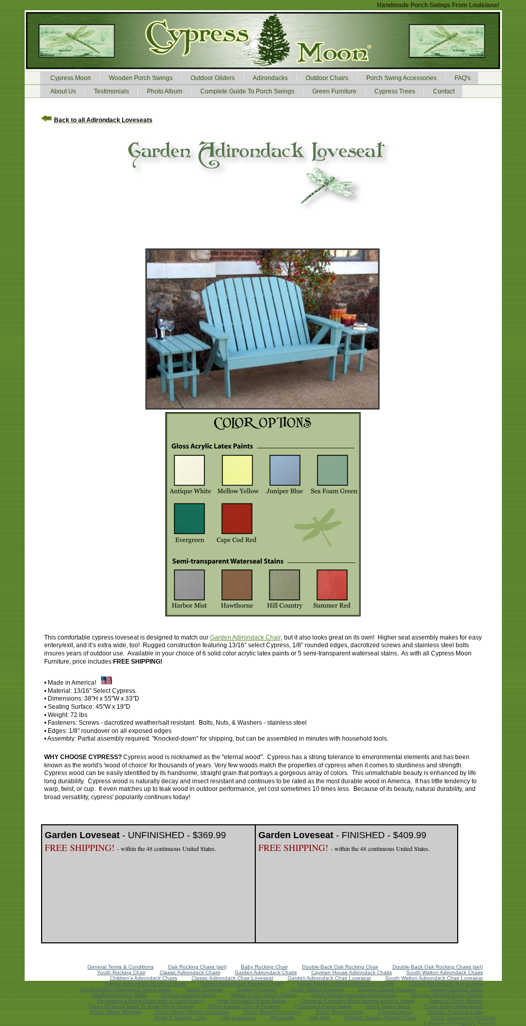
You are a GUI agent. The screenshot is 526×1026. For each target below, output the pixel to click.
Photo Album (164, 91)
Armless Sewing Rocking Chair (381, 1017)
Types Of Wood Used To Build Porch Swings (141, 1006)
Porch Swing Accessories (401, 78)
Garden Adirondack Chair (245, 637)
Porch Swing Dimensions (453, 1006)
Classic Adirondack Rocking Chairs (145, 983)
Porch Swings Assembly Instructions (353, 995)
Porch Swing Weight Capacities (192, 1012)
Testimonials (111, 91)
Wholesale (282, 1017)
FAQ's (463, 78)
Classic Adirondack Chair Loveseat (232, 978)
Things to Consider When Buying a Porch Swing (357, 1000)
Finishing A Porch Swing (323, 1006)
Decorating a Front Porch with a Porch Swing (150, 1000)
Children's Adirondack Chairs (143, 978)
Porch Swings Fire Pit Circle (463, 1017)
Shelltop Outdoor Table (118, 995)
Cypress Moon (70, 78)
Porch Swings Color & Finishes (244, 1006)
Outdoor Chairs (327, 78)
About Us (63, 91)
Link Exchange (238, 1017)
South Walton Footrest (317, 989)
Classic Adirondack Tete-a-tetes (446, 983)
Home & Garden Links (180, 1017)
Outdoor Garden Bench (189, 995)
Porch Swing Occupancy (272, 1012)
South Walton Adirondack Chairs (444, 972)
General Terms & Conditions (120, 967)
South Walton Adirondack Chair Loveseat (434, 978)
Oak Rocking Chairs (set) (197, 967)
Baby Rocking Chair (264, 967)
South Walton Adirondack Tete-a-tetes (126, 989)
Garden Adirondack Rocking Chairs (241, 983)
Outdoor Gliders (213, 78)
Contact (444, 91)
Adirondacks (270, 78)
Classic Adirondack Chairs (190, 972)
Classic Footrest (203, 989)
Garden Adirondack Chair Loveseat (329, 978)
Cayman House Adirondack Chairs (351, 972)
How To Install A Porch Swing (252, 1000)
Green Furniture (334, 91)
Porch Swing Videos (340, 1012)
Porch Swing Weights (115, 1012)
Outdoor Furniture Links (455, 1012)
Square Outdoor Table (456, 989)
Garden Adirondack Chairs (266, 972)
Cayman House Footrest (387, 989)
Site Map (319, 1017)
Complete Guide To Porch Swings (247, 91)
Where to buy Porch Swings (264, 995)
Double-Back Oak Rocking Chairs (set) (437, 967)
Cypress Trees (394, 91)
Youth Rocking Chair (121, 972)
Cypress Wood (395, 1012)
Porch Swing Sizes (388, 1006)
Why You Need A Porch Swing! (446, 995)
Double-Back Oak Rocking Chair (340, 967)
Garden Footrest (256, 989)
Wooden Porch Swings (141, 78)
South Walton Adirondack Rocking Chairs (345, 983)
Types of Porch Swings (456, 1000)
